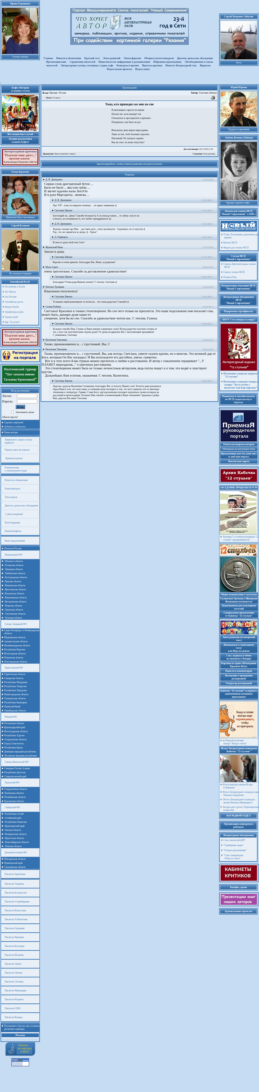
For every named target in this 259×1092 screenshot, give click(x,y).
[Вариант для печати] (213, 99)
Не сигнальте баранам (20, 273)
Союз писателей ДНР (234, 840)
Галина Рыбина (53, 306)
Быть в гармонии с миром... (59, 154)
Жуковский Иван (54, 247)
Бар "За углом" (12, 322)
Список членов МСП (234, 272)
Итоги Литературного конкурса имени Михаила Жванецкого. (239, 801)
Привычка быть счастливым (20, 217)
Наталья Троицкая (55, 286)
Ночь (238, 62)
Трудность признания (238, 129)
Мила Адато (52, 267)
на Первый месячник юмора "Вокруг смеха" (235, 742)
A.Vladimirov (61, 237)
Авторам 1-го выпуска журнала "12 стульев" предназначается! (241, 538)
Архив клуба (11, 317)
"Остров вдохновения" (235, 850)
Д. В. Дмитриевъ (54, 179)
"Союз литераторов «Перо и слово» (233, 857)
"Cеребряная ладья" (233, 845)
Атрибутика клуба (14, 311)
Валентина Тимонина (56, 339)
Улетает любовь (20, 56)
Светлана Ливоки (204, 92)
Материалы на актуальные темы (239, 449)
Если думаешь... (204, 154)
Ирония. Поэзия (57, 92)
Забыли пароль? (10, 417)
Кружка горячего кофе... (238, 202)
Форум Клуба (12, 306)
